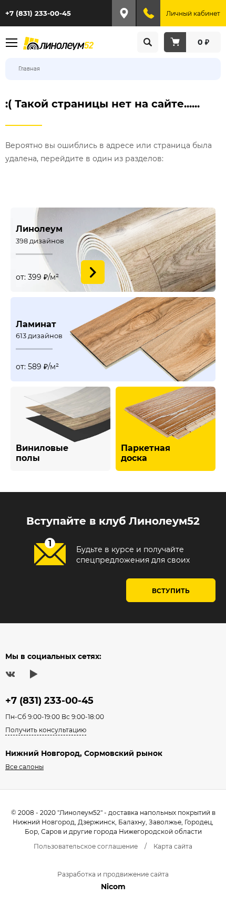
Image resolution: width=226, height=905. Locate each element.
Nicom (113, 886)
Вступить (171, 591)
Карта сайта (172, 846)
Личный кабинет (193, 13)
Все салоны (24, 767)
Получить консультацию (45, 730)
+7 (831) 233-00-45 (38, 13)
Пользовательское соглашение (86, 846)
